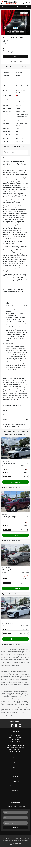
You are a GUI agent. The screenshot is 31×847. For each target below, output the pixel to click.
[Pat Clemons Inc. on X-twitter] (15, 725)
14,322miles (25, 625)
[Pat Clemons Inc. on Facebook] (12, 725)
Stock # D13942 (6, 568)
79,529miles (25, 519)
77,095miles (25, 466)
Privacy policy (15, 790)
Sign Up (15, 827)
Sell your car (15, 776)
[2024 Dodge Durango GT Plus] (15, 501)
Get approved (15, 781)
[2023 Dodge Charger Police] (15, 448)
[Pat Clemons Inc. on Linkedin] (19, 725)
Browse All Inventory (15, 57)
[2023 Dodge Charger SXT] (15, 608)
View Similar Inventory (15, 61)
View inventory (15, 763)
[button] (22, 2)
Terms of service (15, 795)
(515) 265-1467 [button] (16, 751)
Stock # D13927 (6, 461)
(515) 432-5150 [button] (16, 741)
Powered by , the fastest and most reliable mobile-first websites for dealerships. (15, 839)
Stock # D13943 (6, 621)
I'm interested (16, 482)
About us (15, 767)
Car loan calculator (15, 786)
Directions (15, 772)
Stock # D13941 (6, 514)
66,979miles (25, 572)
